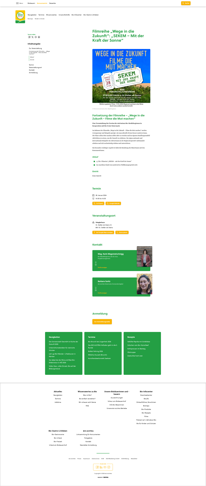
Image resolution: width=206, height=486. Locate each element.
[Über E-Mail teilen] (35, 37)
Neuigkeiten (32, 15)
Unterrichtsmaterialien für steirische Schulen (62, 349)
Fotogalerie (88, 438)
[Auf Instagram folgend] (109, 467)
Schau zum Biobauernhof (117, 401)
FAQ (87, 406)
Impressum (86, 458)
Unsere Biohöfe (64, 15)
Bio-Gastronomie (58, 434)
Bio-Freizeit (58, 441)
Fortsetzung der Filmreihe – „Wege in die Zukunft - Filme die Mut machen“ (39, 52)
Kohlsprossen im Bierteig (136, 349)
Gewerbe (52, 3)
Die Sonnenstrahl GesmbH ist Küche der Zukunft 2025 (63, 343)
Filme (146, 416)
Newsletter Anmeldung (88, 445)
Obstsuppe (131, 352)
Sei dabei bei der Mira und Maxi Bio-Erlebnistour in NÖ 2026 (62, 361)
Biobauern (31, 3)
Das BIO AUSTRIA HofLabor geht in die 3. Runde (102, 346)
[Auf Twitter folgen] (101, 467)
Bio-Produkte (146, 409)
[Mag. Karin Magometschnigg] (144, 256)
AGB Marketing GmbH (112, 458)
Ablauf (32, 57)
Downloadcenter (146, 395)
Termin (31, 65)
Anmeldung (33, 73)
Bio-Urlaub (58, 438)
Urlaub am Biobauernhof (58, 445)
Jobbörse (58, 402)
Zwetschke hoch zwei (135, 356)
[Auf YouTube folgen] (105, 467)
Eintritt (32, 60)
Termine (41, 15)
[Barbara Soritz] (144, 284)
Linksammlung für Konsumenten (88, 434)
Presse (79, 458)
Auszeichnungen (117, 398)
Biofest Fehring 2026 (95, 351)
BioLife (146, 399)
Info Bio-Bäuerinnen (117, 405)
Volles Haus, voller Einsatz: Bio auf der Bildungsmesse (62, 367)
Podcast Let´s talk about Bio (146, 420)
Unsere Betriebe (117, 408)
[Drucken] (39, 37)
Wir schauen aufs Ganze (87, 402)
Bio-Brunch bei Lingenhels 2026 (99, 342)
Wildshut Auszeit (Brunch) (97, 355)
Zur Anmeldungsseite (102, 322)
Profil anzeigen (102, 267)
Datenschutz (95, 458)
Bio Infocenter (77, 15)
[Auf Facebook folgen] (97, 467)
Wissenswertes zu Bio (87, 391)
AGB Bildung (125, 458)
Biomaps (30, 19)
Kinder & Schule (39, 19)
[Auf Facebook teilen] (29, 37)
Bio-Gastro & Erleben (91, 15)
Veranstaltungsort (35, 67)
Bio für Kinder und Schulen (146, 423)
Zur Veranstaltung (35, 48)
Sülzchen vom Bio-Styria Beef (138, 345)
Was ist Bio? (87, 395)
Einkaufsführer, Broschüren (146, 402)
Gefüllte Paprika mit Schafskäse (138, 342)
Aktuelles (58, 391)
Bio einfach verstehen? (87, 399)
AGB (102, 458)
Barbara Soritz (104, 281)
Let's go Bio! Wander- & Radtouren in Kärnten (62, 355)
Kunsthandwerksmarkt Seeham (99, 358)
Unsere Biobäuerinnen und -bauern (116, 392)
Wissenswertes (51, 15)
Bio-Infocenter (146, 391)
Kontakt (32, 70)
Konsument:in (42, 3)
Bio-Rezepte (146, 413)
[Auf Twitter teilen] (32, 37)
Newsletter (134, 458)
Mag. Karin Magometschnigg (111, 254)
